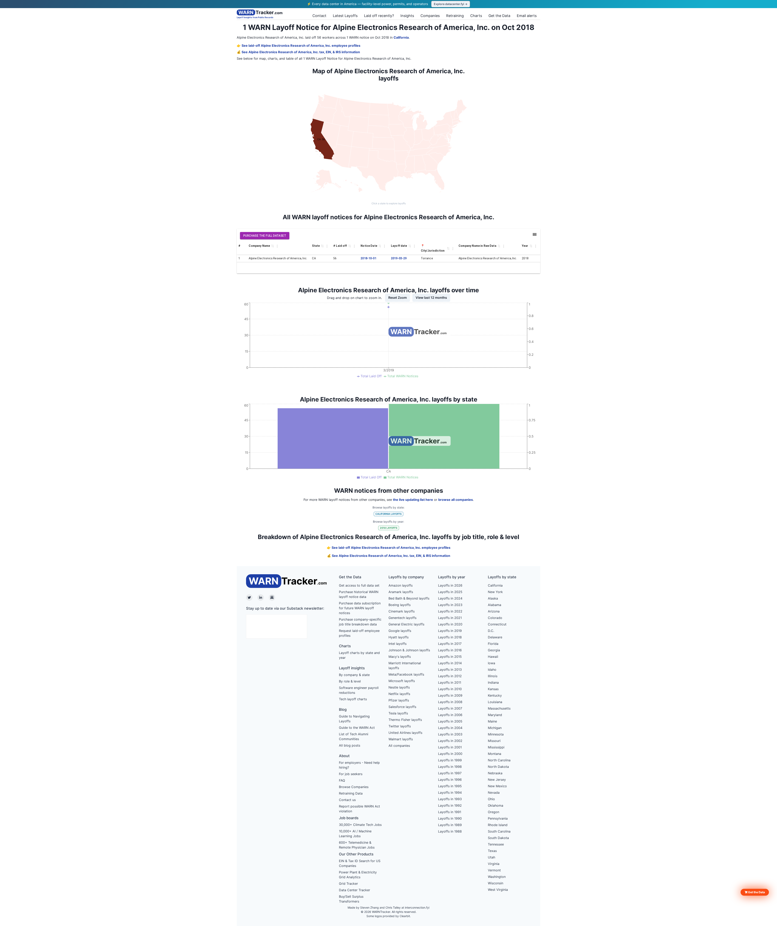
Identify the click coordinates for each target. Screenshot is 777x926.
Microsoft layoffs (401, 681)
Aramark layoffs (400, 592)
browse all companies (455, 500)
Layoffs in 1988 (450, 831)
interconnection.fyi (417, 907)
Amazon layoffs (400, 585)
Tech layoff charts (353, 699)
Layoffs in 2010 (450, 689)
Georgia (494, 650)
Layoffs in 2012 (450, 676)
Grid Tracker (348, 884)
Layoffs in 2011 (449, 682)
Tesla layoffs (398, 713)
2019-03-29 (399, 258)
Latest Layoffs (345, 16)
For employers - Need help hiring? (359, 765)
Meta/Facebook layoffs (406, 674)
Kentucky (495, 695)
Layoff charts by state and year (359, 655)
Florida (493, 644)
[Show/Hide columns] (535, 234)
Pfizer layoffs (398, 700)
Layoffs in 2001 (450, 747)
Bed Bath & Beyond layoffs (408, 598)
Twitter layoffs (399, 726)
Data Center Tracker (354, 890)
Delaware (495, 637)
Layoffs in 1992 (450, 805)
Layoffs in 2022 (450, 611)
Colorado (495, 618)
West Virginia (498, 890)
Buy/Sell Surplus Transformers (351, 898)
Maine (492, 721)
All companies (399, 746)
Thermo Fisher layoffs (405, 720)
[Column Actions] (277, 246)
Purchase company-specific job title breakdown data (360, 621)
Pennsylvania (498, 818)
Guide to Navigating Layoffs (354, 718)
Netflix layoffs (399, 694)
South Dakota (498, 838)
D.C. (491, 631)
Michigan (495, 728)
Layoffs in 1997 (450, 773)
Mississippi (496, 747)
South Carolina (499, 831)
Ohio (491, 799)
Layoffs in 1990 (450, 818)
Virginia (493, 864)
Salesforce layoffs (402, 707)
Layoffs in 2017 (450, 644)
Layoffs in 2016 (450, 650)
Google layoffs (399, 631)
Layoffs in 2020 (450, 624)
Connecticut (497, 624)
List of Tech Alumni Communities (353, 736)
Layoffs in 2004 (450, 728)
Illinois (492, 676)
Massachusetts (499, 708)
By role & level (350, 681)
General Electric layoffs (406, 624)
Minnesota (496, 734)
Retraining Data (351, 793)
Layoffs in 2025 (450, 592)
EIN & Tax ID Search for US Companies (359, 863)
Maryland (495, 715)
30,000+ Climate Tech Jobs (360, 825)
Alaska (493, 598)
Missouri (494, 741)
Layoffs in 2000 (450, 754)
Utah (491, 857)
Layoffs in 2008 (450, 702)
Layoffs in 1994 (450, 792)
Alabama (494, 605)
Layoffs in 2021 (450, 618)
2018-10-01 (368, 258)
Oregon (493, 812)
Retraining (455, 16)
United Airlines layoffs (405, 733)
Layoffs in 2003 (450, 734)
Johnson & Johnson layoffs (409, 650)
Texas (492, 851)
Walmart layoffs (400, 739)
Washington (497, 877)
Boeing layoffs (399, 605)
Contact (319, 16)
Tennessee (496, 844)
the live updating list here (413, 500)
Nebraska (495, 773)
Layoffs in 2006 (450, 715)
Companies (430, 16)
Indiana (493, 682)
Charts (476, 16)
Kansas (493, 689)
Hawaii (493, 657)
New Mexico (497, 786)
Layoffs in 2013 (450, 669)
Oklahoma (495, 805)
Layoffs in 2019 (450, 631)
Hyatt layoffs (398, 637)
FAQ (342, 780)
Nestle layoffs (399, 687)
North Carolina (499, 760)
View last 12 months (431, 298)
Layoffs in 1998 (450, 767)
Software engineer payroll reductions (359, 690)
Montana (494, 754)
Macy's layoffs (399, 657)
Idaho (492, 669)
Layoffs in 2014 (450, 663)
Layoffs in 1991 (449, 812)
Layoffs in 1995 (450, 786)
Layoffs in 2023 (450, 605)
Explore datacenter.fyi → (450, 4)
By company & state (354, 675)
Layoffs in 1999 (450, 760)
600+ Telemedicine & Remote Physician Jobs (357, 844)
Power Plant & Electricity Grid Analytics (358, 874)
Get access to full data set (359, 585)
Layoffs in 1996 (450, 780)
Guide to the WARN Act (357, 728)
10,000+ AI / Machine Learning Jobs (355, 833)
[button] (755, 892)
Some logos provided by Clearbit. (388, 916)
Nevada (494, 792)
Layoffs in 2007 (450, 708)
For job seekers (350, 774)
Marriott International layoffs (404, 665)
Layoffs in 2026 (450, 585)
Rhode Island (497, 825)
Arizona (494, 611)
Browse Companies (353, 787)
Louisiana (495, 702)
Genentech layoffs (402, 618)
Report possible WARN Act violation (359, 808)
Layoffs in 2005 (450, 721)
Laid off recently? (379, 16)
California (401, 37)
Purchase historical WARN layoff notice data (358, 594)
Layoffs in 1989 (450, 825)
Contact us (347, 800)
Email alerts (527, 16)
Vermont (494, 870)
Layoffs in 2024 (450, 598)
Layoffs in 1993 (450, 799)
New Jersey (497, 780)
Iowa (491, 663)
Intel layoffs (397, 644)
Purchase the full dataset (264, 235)
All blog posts (349, 745)
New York (495, 592)
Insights (407, 16)
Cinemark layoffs (401, 611)
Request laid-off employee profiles (359, 633)
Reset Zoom (397, 298)
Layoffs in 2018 (450, 637)
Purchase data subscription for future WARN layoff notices (360, 608)
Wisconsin (495, 883)
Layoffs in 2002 (450, 741)
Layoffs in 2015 (450, 657)
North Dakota (498, 767)
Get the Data (499, 16)
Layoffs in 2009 (450, 695)
